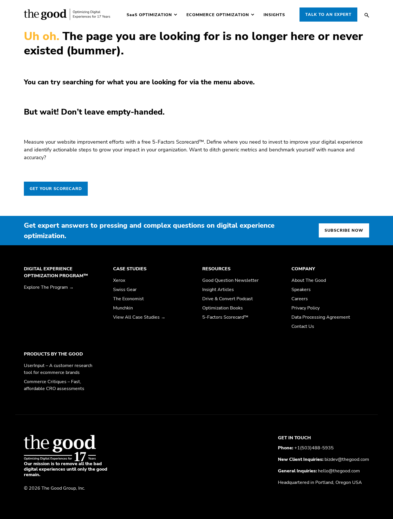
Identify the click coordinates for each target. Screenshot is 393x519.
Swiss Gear (125, 289)
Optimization (149, 15)
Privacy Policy (305, 308)
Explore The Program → (49, 287)
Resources (216, 269)
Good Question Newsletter (230, 280)
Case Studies (129, 269)
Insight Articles (218, 289)
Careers (299, 299)
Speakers (301, 289)
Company (303, 269)
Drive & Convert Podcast (227, 299)
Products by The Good (53, 354)
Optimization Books (222, 308)
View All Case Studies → (139, 317)
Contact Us (302, 326)
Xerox (119, 280)
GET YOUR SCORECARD (56, 188)
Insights (274, 15)
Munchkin (123, 308)
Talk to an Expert (328, 14)
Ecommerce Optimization (217, 15)
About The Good (308, 280)
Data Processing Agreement (320, 317)
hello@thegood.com (339, 471)
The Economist (128, 299)
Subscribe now (344, 230)
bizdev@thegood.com (347, 459)
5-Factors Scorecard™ (225, 317)
